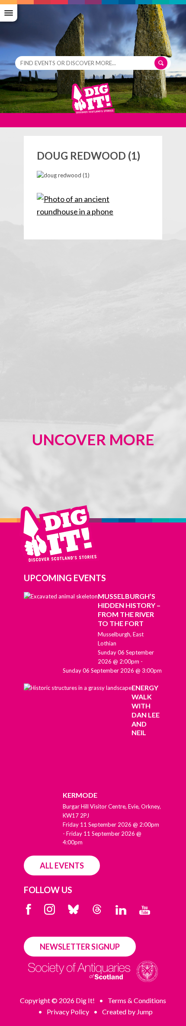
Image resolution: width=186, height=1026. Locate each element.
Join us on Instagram (49, 909)
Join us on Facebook (28, 909)
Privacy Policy (68, 1011)
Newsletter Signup (80, 946)
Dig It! (93, 103)
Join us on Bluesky (73, 909)
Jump (145, 1011)
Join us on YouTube (144, 910)
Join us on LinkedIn (120, 910)
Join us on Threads (97, 909)
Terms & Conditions (137, 1000)
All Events (62, 865)
